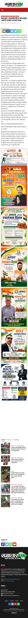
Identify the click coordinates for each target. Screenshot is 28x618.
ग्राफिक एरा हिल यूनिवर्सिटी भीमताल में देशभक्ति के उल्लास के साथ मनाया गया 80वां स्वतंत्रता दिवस (18, 449)
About (6, 600)
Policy (16, 600)
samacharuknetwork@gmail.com (12, 579)
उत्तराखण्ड (2, 16)
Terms (21, 600)
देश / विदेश (10, 16)
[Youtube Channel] (14, 544)
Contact (12, 600)
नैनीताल (14, 16)
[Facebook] (8, 31)
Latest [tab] (3, 440)
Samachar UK (5, 22)
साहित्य (18, 16)
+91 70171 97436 (9, 580)
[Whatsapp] (19, 31)
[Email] (4, 31)
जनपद (7, 16)
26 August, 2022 (12, 22)
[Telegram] (12, 31)
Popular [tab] (9, 440)
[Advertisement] (14, 415)
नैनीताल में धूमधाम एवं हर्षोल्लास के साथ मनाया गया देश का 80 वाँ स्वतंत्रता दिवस (17, 461)
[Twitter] (16, 31)
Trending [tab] (16, 440)
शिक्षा (23, 445)
